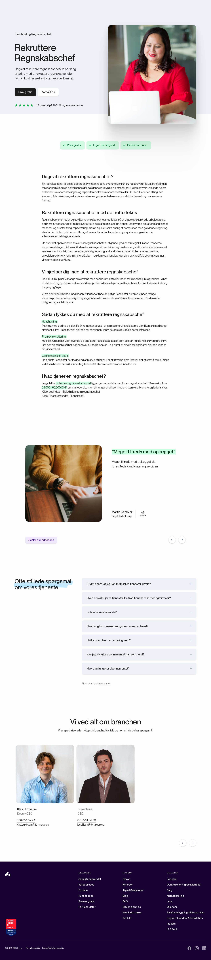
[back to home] (7, 874)
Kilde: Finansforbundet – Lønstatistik (63, 395)
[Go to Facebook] (189, 948)
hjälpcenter (104, 683)
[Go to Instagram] (197, 948)
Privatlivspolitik (33, 948)
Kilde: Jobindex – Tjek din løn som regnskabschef (71, 391)
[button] (172, 539)
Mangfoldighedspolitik (53, 948)
